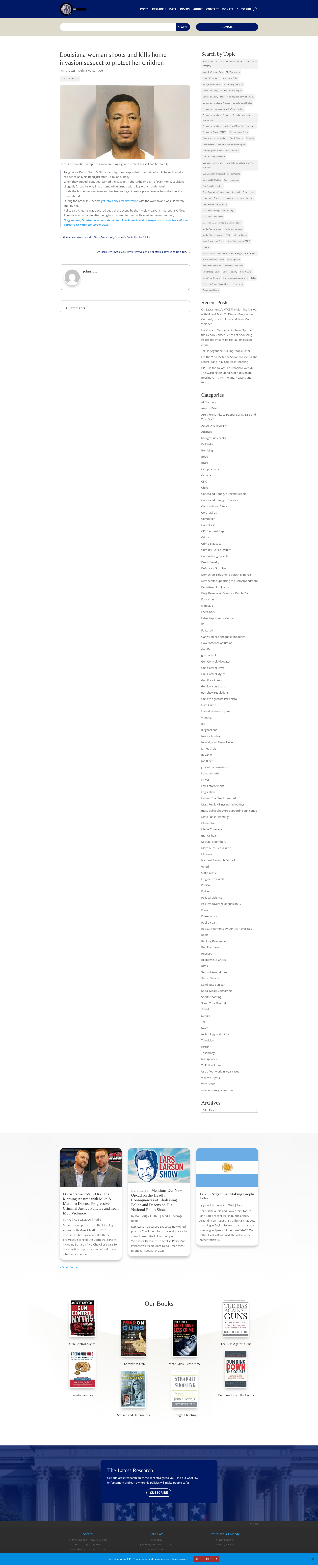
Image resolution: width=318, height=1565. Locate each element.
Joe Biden (207, 761)
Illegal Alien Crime (211, 198)
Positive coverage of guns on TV (221, 904)
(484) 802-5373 (156, 1549)
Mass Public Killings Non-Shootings (219, 210)
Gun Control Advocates (216, 661)
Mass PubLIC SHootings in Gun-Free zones (222, 222)
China (205, 488)
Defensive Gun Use (90, 70)
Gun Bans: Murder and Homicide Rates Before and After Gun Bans (228, 165)
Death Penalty (236, 138)
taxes (204, 1028)
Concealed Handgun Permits (219, 500)
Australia (206, 432)
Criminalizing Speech (214, 556)
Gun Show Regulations (213, 186)
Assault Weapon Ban (214, 425)
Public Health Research (213, 259)
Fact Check (208, 612)
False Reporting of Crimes (218, 618)
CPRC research (233, 72)
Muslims (206, 854)
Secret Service (210, 978)
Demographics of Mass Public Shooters (221, 150)
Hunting (206, 717)
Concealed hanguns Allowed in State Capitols (223, 109)
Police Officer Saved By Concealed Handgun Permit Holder (229, 253)
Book (204, 456)
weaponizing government (217, 1090)
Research (159, 9)
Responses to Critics (234, 265)
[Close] (312, 1559)
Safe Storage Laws (211, 271)
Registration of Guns (212, 265)
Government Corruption (216, 643)
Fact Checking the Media (214, 156)
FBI (203, 624)
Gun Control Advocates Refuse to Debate (221, 173)
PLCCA (205, 885)
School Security (230, 271)
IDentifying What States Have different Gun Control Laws (229, 192)
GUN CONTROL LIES (212, 180)
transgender (209, 1059)
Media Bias (208, 823)
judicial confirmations (215, 767)
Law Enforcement (212, 786)
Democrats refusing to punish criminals (226, 575)
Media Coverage (211, 829)
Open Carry (208, 873)
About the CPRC (230, 78)
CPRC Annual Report (214, 531)
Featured (207, 630)
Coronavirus (209, 512)
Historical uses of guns (215, 711)
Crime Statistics (211, 543)
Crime (205, 537)
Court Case (208, 525)
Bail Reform (208, 444)
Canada (206, 475)
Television (207, 1040)
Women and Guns (211, 290)
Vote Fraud (208, 1084)
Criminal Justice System (216, 550)
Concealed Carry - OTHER (214, 132)
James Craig (208, 748)
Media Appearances (212, 228)
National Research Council (218, 860)
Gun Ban (206, 649)
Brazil (204, 463)
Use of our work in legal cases (220, 1071)
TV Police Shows (211, 1065)
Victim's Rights (210, 1078)
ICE (203, 724)
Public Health (209, 922)
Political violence (211, 897)
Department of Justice (215, 587)
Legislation (208, 792)
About (198, 9)
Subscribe (244, 9)
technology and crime (215, 1034)
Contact (212, 9)
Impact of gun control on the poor (238, 198)
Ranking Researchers (214, 941)
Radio (205, 935)
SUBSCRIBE (159, 1492)
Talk (203, 1022)
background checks (213, 438)
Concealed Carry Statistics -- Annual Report (222, 90)
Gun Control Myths (213, 674)
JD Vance (206, 755)
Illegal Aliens (209, 730)
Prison (205, 910)
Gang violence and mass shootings (223, 637)
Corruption (208, 519)
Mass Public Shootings (213, 216)
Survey (205, 1016)
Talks (253, 277)
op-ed (205, 866)
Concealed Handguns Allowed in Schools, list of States (227, 102)
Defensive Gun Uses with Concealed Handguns (224, 144)
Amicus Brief (209, 408)
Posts (144, 9)
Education (207, 599)
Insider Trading (210, 736)
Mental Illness (240, 235)
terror (205, 1047)
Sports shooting (211, 997)
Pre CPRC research (211, 78)
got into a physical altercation (119, 201)
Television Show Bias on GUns (216, 284)
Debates (250, 138)
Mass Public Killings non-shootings (222, 804)
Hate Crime (208, 705)
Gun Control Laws (212, 668)
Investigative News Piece (217, 742)
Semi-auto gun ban (213, 984)
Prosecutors (209, 916)
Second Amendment (214, 972)
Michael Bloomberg (213, 842)
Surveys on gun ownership (235, 277)
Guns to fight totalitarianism (219, 699)
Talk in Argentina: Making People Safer (225, 351)
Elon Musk (207, 606)
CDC (204, 481)
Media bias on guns (233, 228)
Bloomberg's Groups (233, 84)
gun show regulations (215, 692)
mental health (210, 835)
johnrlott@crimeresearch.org (156, 1544)
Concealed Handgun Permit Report (223, 494)
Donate (227, 9)
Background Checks (212, 84)
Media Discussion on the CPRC (217, 235)
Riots (204, 966)
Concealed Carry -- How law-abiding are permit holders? (228, 96)
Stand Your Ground (211, 277)
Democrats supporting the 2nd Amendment (229, 581)
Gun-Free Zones (231, 180)
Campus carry (210, 469)
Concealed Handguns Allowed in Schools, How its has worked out (227, 117)
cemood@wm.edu (225, 1544)
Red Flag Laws (233, 259)
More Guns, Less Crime (213, 241)
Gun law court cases (214, 686)
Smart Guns (245, 271)
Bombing (207, 450)
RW (69, 1219)
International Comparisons (215, 204)
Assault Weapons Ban (213, 72)
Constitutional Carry (238, 132)
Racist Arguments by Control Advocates (226, 929)
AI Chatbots (208, 402)
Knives (205, 779)
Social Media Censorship (216, 991)
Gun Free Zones (211, 680)
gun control (208, 655)
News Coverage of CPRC (238, 241)
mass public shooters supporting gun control (229, 810)
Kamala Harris (210, 773)
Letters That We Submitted (218, 798)
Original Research (212, 879)
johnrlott (208, 1205)
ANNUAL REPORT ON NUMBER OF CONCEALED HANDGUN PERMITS (230, 64)
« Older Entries (69, 1267)
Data (172, 9)
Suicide (205, 1009)
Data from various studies (214, 138)
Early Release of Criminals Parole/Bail (225, 593)
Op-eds (185, 9)
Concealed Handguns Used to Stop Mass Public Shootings (229, 126)
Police (205, 891)
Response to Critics (213, 960)
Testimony (238, 284)
